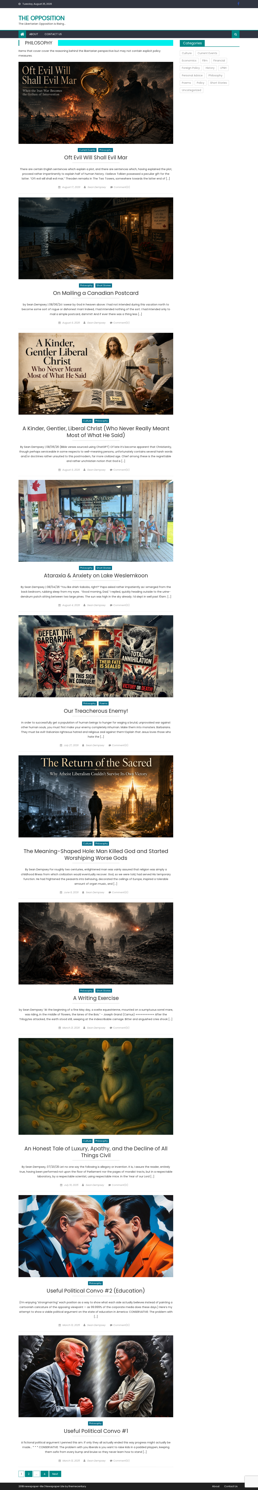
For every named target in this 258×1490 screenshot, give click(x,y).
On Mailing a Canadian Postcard (96, 293)
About (33, 34)
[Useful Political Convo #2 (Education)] (96, 1236)
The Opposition (42, 18)
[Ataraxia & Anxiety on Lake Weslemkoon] (96, 521)
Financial (219, 60)
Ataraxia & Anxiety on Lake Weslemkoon (96, 575)
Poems (103, 703)
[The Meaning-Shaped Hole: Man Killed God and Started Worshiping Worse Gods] (96, 796)
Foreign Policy (191, 68)
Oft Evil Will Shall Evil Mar (95, 157)
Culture (87, 420)
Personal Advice (192, 75)
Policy (200, 83)
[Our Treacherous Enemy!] (96, 656)
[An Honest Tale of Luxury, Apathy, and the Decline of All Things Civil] (96, 1086)
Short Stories (104, 285)
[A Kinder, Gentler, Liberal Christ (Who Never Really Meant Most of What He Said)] (96, 374)
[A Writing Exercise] (96, 943)
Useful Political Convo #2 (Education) (96, 1290)
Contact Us (53, 34)
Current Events (87, 150)
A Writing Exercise (96, 998)
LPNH (223, 68)
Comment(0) (122, 187)
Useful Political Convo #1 (96, 1431)
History (210, 68)
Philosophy (105, 150)
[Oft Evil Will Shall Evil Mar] (96, 103)
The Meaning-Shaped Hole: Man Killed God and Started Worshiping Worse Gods (96, 855)
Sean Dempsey (96, 187)
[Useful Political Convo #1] (96, 1376)
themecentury (77, 1486)
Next (55, 1474)
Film (205, 60)
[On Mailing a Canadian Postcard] (96, 238)
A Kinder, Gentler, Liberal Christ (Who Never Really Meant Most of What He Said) (95, 432)
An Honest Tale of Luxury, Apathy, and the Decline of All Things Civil (96, 1152)
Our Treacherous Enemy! (96, 711)
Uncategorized (191, 90)
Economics (189, 60)
